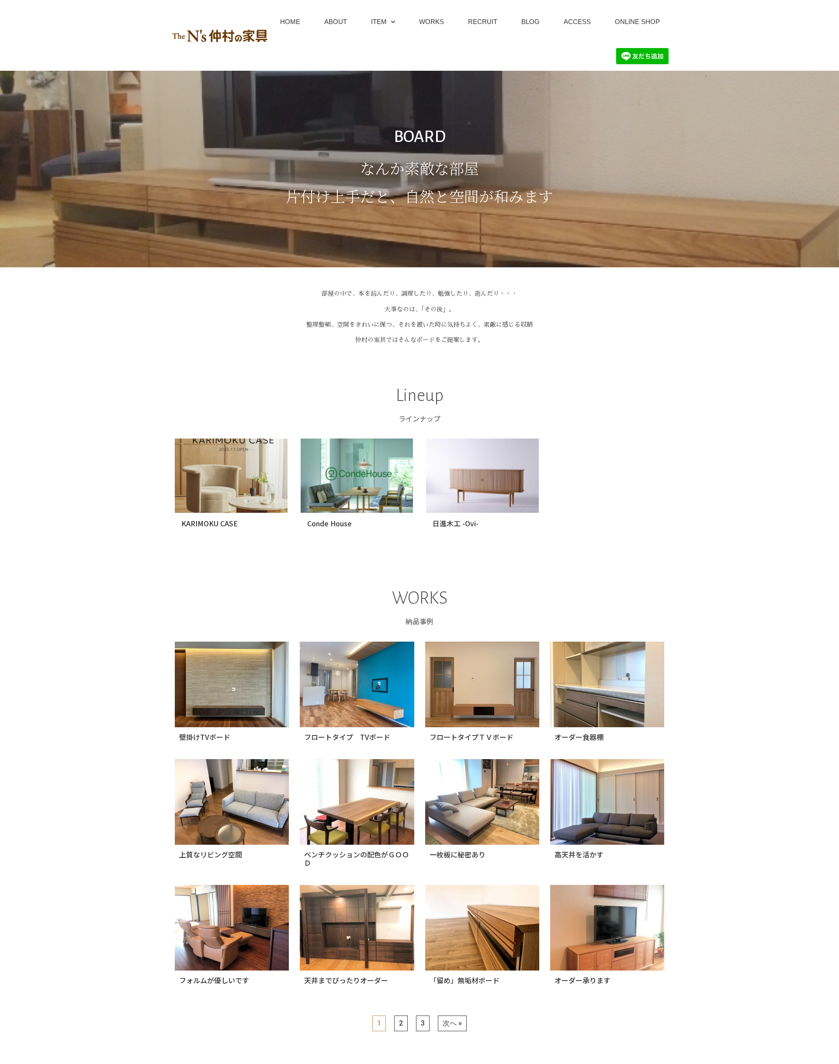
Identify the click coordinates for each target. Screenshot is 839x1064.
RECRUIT (482, 21)
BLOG (530, 21)
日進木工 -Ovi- (455, 523)
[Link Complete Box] (232, 695)
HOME (290, 21)
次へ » (452, 1023)
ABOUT (335, 21)
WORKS (431, 21)
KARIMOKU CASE (209, 523)
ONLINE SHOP (637, 21)
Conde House (329, 523)
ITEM (379, 21)
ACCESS (577, 21)
